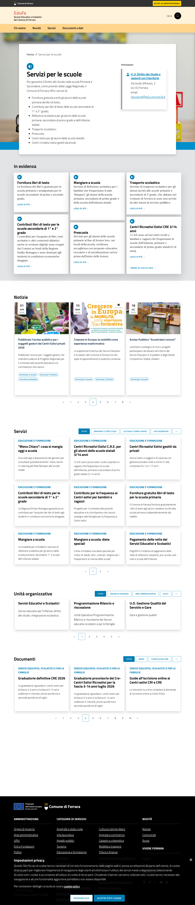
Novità (37, 28)
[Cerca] (177, 15)
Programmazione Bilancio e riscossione (94, 605)
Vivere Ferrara (153, 848)
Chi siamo (20, 28)
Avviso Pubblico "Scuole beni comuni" (153, 340)
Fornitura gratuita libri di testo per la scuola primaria (152, 495)
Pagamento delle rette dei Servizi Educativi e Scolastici (150, 541)
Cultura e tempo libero (112, 829)
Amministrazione (26, 819)
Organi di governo (24, 829)
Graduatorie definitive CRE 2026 (41, 678)
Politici (18, 852)
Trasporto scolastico (145, 182)
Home (30, 54)
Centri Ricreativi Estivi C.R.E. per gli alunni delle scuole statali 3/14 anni (97, 450)
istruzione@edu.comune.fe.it (148, 96)
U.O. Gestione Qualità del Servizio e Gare (148, 605)
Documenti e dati (73, 28)
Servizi (52, 28)
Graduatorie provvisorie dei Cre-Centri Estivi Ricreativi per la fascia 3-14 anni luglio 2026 (97, 682)
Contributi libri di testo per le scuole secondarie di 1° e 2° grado (38, 228)
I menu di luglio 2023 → (143, 267)
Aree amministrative (26, 835)
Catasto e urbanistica (111, 840)
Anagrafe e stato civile (70, 829)
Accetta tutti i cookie (109, 898)
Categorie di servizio (71, 819)
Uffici (17, 840)
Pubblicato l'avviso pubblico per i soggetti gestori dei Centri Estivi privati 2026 (41, 344)
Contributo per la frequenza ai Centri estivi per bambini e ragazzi (95, 497)
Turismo (61, 846)
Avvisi (145, 840)
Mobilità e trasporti (110, 846)
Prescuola (81, 232)
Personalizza (81, 898)
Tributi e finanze (108, 852)
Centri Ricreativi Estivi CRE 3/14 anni (153, 228)
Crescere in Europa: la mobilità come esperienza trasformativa (96, 342)
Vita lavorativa (65, 835)
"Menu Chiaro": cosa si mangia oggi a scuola (40, 448)
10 (130, 718)
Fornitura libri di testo (33, 182)
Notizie (146, 829)
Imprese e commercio (112, 835)
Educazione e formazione (72, 852)
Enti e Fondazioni (24, 846)
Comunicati (149, 835)
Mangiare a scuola (87, 182)
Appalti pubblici (65, 840)
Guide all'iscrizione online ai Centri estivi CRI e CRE (150, 680)
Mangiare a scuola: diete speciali (91, 541)
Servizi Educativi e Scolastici (38, 603)
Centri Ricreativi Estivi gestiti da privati (153, 448)
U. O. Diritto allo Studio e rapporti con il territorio (145, 76)
